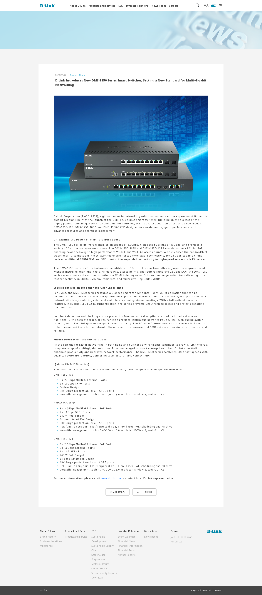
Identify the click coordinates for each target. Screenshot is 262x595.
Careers (173, 5)
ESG (120, 5)
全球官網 (43, 590)
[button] (117, 492)
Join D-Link (177, 537)
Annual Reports (127, 555)
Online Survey (99, 568)
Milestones (46, 545)
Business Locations (51, 541)
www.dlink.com (111, 478)
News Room (158, 5)
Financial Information (130, 545)
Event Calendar (126, 536)
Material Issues (100, 564)
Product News (77, 74)
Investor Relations (137, 5)
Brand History (48, 536)
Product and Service (76, 536)
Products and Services (102, 5)
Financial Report (127, 550)
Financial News (126, 541)
